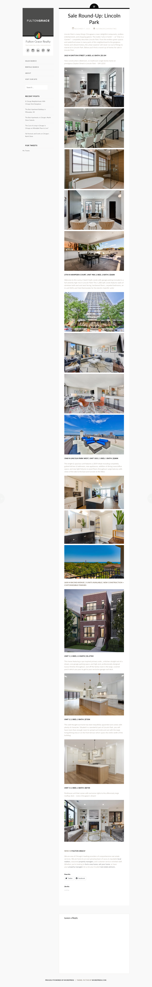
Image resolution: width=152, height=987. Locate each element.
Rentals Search (32, 67)
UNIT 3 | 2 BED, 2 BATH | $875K (77, 788)
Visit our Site (31, 79)
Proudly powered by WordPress (59, 980)
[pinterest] (43, 50)
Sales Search (31, 61)
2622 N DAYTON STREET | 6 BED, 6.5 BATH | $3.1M (85, 55)
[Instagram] (33, 50)
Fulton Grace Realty (38, 41)
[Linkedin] (38, 50)
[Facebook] (28, 50)
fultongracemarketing (106, 29)
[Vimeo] (48, 50)
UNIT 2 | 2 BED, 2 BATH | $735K (77, 719)
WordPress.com (99, 980)
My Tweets (26, 151)
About (28, 73)
